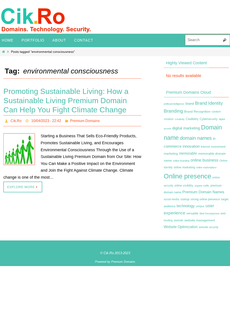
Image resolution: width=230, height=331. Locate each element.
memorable (188, 153)
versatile (192, 213)
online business (204, 160)
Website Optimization (181, 227)
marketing (171, 153)
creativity (180, 119)
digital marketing (186, 128)
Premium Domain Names (203, 192)
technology (186, 206)
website (178, 220)
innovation (191, 146)
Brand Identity (209, 103)
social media (171, 199)
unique (200, 206)
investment (218, 146)
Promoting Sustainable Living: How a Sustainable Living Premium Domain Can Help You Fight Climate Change (65, 100)
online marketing (184, 167)
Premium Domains (85, 120)
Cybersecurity (209, 119)
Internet (205, 146)
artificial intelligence (174, 103)
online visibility (183, 185)
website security (208, 227)
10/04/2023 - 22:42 (46, 120)
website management (199, 220)
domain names (196, 138)
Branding (173, 111)
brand (190, 103)
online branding (181, 160)
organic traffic (202, 185)
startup (184, 199)
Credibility (192, 119)
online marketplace (206, 167)
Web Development (209, 213)
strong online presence (205, 199)
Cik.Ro (16, 120)
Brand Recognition (197, 111)
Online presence (187, 176)
